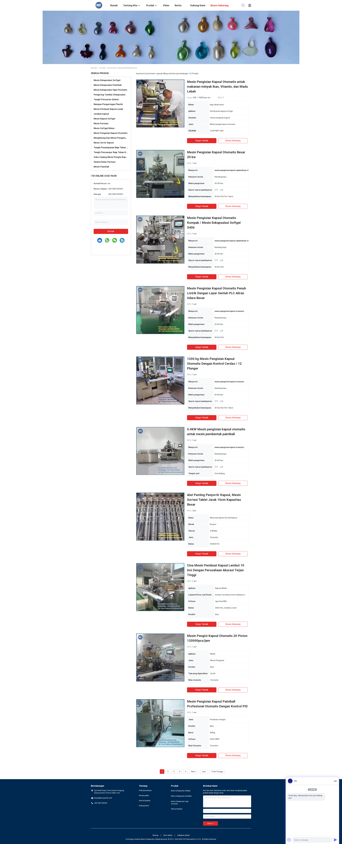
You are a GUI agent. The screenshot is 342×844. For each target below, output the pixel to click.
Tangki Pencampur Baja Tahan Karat (111, 152)
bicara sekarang (233, 140)
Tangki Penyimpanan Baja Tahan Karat (111, 147)
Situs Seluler (167, 835)
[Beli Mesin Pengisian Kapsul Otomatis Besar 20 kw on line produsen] (160, 174)
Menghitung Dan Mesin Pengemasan (111, 138)
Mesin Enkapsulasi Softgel (107, 80)
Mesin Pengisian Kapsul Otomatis (110, 133)
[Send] (335, 840)
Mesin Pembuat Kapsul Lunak (108, 109)
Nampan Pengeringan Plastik (108, 104)
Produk (103, 68)
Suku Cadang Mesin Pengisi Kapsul (111, 157)
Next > (194, 771)
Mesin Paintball (101, 166)
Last (204, 771)
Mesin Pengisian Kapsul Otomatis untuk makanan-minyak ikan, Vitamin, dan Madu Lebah (217, 86)
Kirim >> (210, 823)
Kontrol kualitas (144, 801)
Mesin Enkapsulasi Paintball (107, 85)
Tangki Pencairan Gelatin (106, 99)
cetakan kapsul (101, 114)
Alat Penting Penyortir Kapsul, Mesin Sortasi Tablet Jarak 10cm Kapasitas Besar (214, 499)
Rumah (94, 68)
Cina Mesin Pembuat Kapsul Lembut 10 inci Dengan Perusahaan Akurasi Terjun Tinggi (215, 570)
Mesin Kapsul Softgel (104, 118)
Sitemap (155, 835)
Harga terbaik (201, 140)
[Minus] (335, 781)
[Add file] (289, 840)
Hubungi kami (144, 806)
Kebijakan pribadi (183, 835)
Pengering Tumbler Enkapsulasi (109, 94)
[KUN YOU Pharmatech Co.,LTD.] (99, 5)
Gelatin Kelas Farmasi (104, 162)
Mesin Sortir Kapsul (104, 142)
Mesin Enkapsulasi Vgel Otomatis (110, 90)
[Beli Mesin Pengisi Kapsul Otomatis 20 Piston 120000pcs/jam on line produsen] (160, 657)
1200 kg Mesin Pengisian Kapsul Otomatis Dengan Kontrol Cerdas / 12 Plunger (214, 363)
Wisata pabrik (144, 795)
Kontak (111, 231)
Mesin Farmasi (101, 123)
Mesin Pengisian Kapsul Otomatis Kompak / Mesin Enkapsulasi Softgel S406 (214, 222)
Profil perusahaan (145, 790)
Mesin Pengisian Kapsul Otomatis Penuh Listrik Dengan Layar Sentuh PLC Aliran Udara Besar (216, 293)
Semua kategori (176, 809)
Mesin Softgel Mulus (104, 128)
